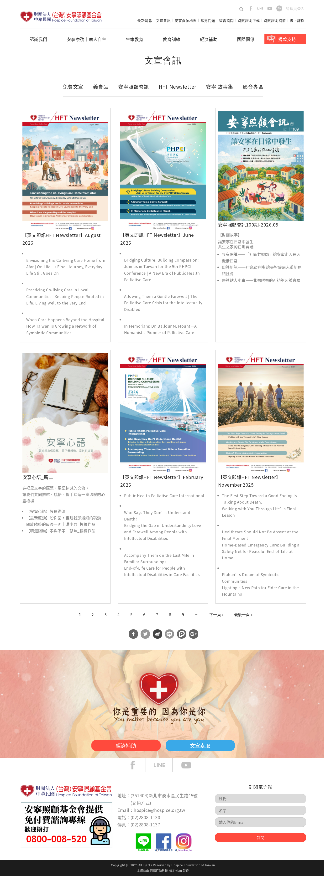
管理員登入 (295, 8)
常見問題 (207, 20)
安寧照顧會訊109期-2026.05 (248, 224)
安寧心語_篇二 (37, 477)
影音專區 (253, 86)
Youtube (189, 765)
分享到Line (169, 634)
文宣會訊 (163, 20)
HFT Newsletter (177, 86)
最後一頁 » (243, 614)
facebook (251, 8)
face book (136, 765)
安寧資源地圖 (185, 20)
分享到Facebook (133, 634)
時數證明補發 (275, 20)
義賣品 (100, 86)
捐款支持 (287, 39)
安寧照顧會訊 (133, 86)
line (260, 8)
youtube (270, 8)
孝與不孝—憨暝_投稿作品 (72, 530)
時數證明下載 (249, 20)
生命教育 (134, 39)
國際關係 (246, 39)
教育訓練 (171, 39)
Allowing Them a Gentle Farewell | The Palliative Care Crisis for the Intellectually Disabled (163, 302)
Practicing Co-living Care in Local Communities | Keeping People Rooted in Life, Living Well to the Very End (65, 296)
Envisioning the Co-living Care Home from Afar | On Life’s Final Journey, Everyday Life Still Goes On (65, 266)
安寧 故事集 (219, 86)
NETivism (175, 870)
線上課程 (297, 20)
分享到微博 (157, 634)
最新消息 (144, 20)
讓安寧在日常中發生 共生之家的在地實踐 (235, 244)
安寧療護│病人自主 (86, 39)
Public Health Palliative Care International (164, 495)
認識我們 (38, 39)
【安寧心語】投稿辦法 (46, 511)
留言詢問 (226, 20)
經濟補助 (209, 39)
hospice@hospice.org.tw (159, 810)
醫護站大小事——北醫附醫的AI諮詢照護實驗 (261, 280)
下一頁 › (216, 614)
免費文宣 (73, 86)
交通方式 (141, 803)
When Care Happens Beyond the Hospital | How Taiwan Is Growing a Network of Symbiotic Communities (66, 326)
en (279, 8)
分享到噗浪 (181, 634)
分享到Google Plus (193, 634)
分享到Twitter (145, 634)
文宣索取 (200, 745)
